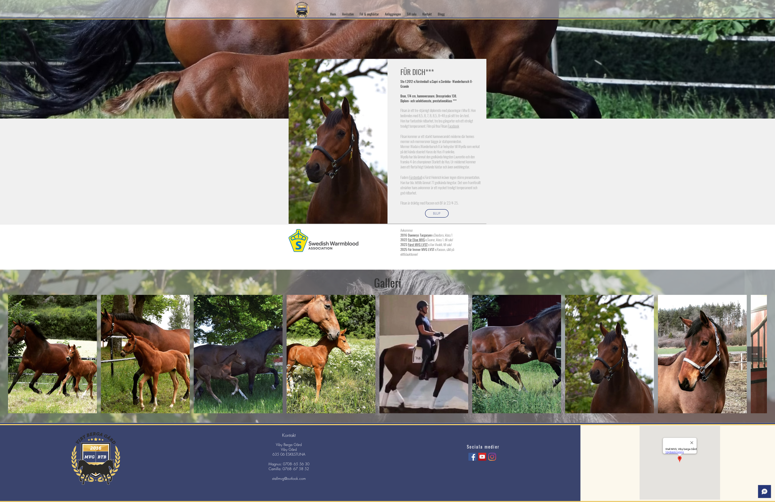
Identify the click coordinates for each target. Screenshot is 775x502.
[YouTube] (482, 457)
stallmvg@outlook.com (289, 478)
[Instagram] (492, 457)
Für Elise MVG (416, 239)
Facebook (453, 126)
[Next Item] (754, 354)
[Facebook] (472, 457)
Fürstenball (415, 177)
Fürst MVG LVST (418, 244)
